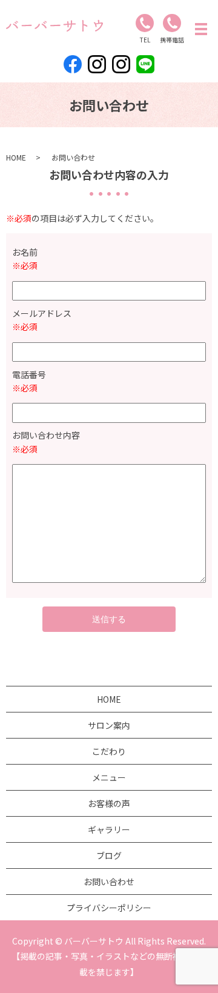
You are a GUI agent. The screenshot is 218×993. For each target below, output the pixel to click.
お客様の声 (109, 803)
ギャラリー (109, 829)
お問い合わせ (109, 881)
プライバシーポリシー (109, 908)
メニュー (109, 777)
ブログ (109, 855)
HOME (16, 157)
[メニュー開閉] (201, 29)
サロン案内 (109, 725)
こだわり (109, 751)
